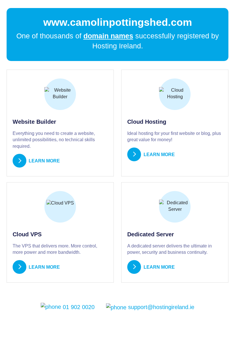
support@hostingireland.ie (160, 307)
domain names (108, 36)
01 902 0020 (78, 307)
